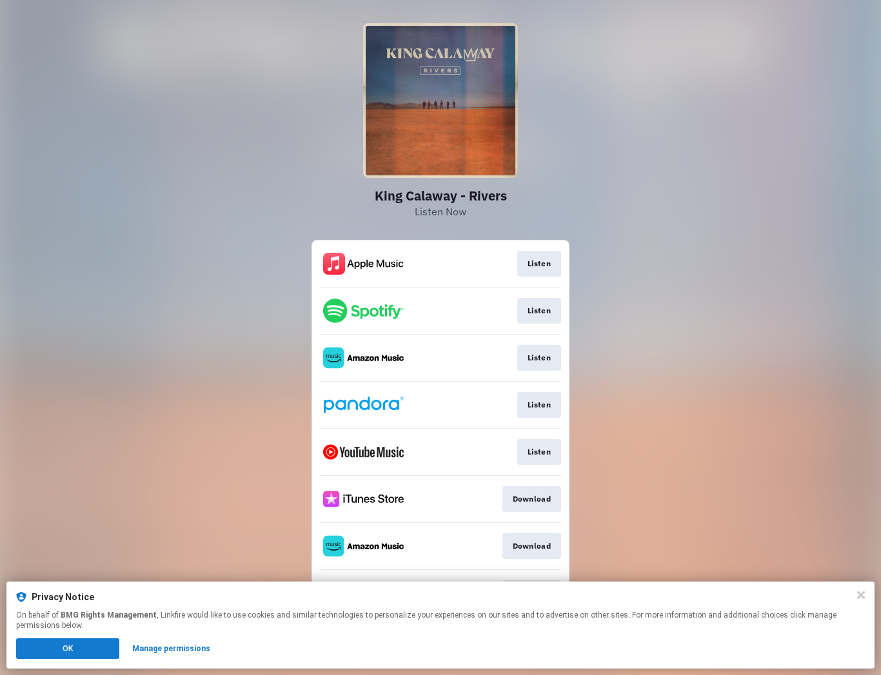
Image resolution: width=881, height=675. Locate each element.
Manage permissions (171, 648)
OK (68, 648)
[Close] (861, 595)
